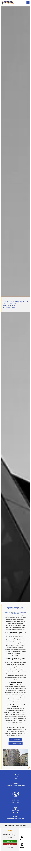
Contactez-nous (16, 743)
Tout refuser (10, 844)
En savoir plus (16, 739)
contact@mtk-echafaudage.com (15, 818)
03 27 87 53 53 (15, 802)
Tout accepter (10, 841)
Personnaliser (10, 847)
